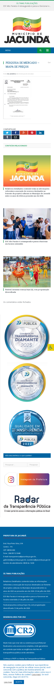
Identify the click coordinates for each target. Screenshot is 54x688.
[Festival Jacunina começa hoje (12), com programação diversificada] (27, 272)
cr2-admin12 (11, 74)
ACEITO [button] (19, 682)
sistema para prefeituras (35, 643)
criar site (19, 643)
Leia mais (36, 674)
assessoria (21, 646)
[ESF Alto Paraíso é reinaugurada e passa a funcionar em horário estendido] (27, 223)
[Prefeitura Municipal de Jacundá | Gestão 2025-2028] (27, 29)
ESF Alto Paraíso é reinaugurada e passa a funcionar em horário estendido (27, 6)
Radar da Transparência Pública (32, 658)
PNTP (14, 658)
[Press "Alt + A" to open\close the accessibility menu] (51, 347)
